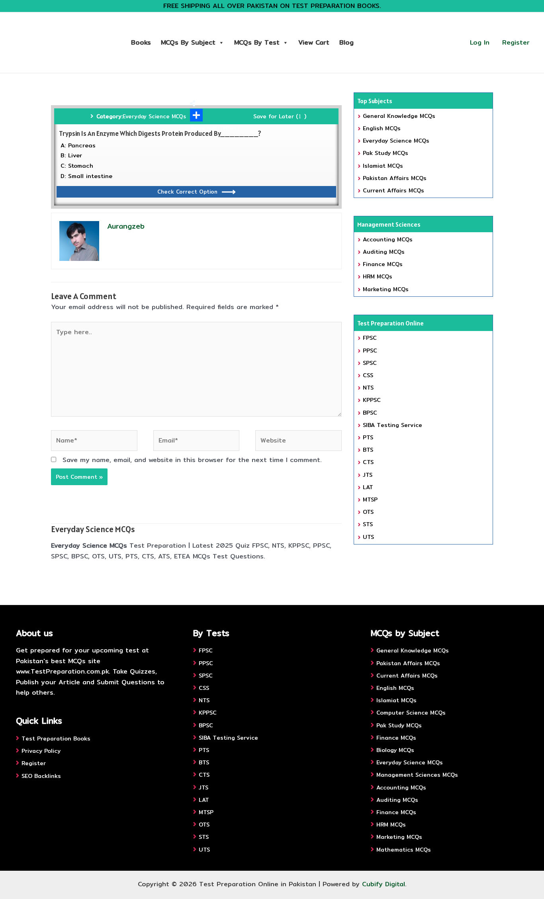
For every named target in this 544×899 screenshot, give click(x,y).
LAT (368, 487)
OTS (368, 511)
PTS (368, 437)
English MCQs (382, 128)
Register (516, 42)
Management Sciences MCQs (417, 774)
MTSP (370, 499)
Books (141, 42)
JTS (367, 474)
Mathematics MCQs (403, 849)
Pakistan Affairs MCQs (395, 178)
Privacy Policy (41, 750)
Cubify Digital (383, 884)
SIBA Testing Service (392, 425)
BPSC (370, 412)
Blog (346, 42)
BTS (368, 449)
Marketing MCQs (386, 289)
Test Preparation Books (56, 738)
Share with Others (215, 128)
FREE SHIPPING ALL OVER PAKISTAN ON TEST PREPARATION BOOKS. (272, 6)
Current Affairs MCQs (393, 190)
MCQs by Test (257, 42)
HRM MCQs (377, 276)
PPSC (370, 350)
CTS (368, 462)
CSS (368, 375)
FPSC (370, 337)
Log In (479, 42)
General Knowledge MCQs (399, 116)
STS (368, 524)
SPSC (370, 362)
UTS (368, 537)
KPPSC (372, 400)
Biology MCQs (395, 750)
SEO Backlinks (41, 776)
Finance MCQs (383, 264)
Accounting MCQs (388, 239)
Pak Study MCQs (385, 153)
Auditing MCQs (384, 251)
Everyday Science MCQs (154, 116)
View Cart (313, 42)
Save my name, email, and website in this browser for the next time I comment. (192, 460)
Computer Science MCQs (411, 712)
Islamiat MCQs (383, 165)
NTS (368, 387)
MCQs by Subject (188, 42)
